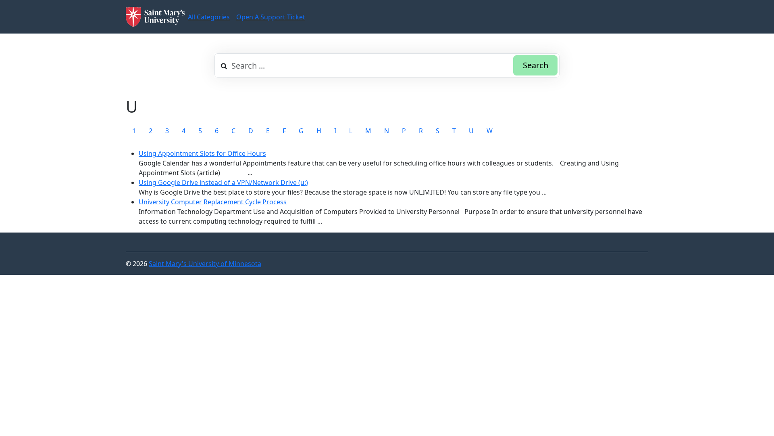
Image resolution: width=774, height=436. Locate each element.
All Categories (209, 17)
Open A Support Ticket (270, 17)
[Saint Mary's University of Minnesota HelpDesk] (155, 16)
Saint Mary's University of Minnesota (205, 263)
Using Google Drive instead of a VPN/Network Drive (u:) (223, 182)
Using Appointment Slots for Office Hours (202, 153)
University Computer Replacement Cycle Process (213, 201)
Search (535, 65)
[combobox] (387, 65)
